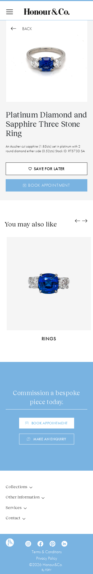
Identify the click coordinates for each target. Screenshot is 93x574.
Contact (13, 517)
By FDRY (46, 570)
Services (14, 507)
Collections (16, 486)
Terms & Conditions (46, 551)
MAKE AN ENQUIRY (49, 439)
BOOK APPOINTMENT (49, 185)
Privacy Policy (46, 558)
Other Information (23, 496)
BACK (26, 28)
